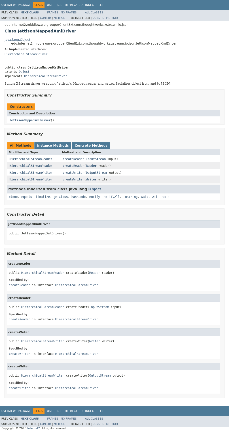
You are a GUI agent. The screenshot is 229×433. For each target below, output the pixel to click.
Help (99, 4)
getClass (60, 197)
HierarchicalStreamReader (30, 159)
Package (24, 4)
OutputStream (96, 172)
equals (26, 197)
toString (130, 197)
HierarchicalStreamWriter (30, 172)
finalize (43, 197)
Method (59, 17)
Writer (91, 179)
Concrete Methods (91, 145)
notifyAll (112, 197)
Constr (45, 17)
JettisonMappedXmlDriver (30, 120)
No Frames (69, 12)
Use (50, 4)
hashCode (78, 197)
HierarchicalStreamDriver (25, 54)
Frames (52, 12)
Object (24, 71)
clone (13, 197)
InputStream (96, 159)
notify (94, 197)
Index (89, 4)
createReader (73, 159)
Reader (91, 165)
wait (144, 197)
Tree (58, 4)
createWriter (73, 172)
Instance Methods (53, 145)
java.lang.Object (17, 39)
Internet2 (33, 428)
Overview (8, 4)
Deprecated (74, 4)
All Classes (94, 12)
